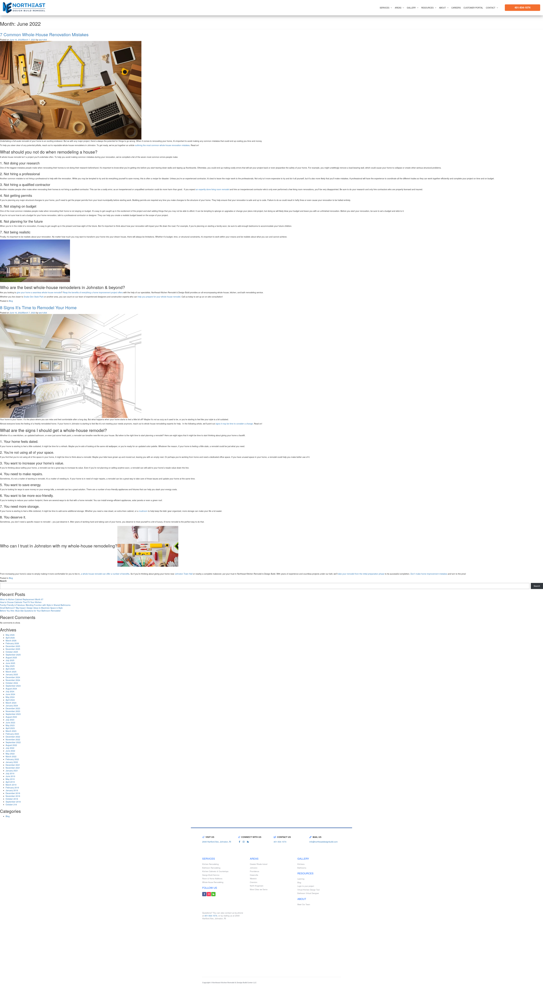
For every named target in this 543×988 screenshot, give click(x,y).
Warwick (253, 878)
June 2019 (10, 776)
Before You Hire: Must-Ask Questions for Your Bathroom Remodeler (30, 610)
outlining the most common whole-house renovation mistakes (162, 145)
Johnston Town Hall (183, 573)
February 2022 (12, 759)
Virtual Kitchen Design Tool (308, 889)
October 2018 (12, 798)
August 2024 (11, 688)
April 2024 (10, 699)
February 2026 (12, 643)
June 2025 (10, 663)
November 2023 (13, 711)
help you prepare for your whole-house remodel (159, 296)
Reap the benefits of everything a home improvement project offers (93, 292)
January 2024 (12, 705)
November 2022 (13, 739)
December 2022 (13, 736)
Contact (490, 7)
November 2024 (13, 680)
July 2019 (10, 773)
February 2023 (12, 733)
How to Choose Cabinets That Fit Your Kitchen (21, 602)
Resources (427, 7)
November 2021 (13, 767)
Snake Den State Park (34, 296)
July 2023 (10, 719)
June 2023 (10, 722)
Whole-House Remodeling (212, 882)
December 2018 (13, 793)
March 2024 (11, 702)
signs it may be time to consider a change (234, 423)
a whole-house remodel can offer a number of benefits (105, 573)
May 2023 (10, 725)
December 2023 (13, 708)
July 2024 (10, 691)
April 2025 (10, 668)
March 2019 (11, 784)
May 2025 (10, 666)
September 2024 (13, 685)
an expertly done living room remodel (212, 189)
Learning (300, 879)
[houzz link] (248, 841)
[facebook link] (239, 841)
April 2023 (10, 728)
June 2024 (10, 694)
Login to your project (305, 886)
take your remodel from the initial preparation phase (361, 573)
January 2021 (12, 770)
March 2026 (11, 640)
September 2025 (13, 654)
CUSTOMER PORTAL (473, 7)
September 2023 (13, 714)
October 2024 (12, 682)
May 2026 (10, 634)
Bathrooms (301, 868)
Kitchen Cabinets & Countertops (215, 871)
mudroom (143, 511)
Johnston (253, 868)
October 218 (11, 804)
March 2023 (11, 731)
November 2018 (13, 796)
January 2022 (12, 762)
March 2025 (11, 671)
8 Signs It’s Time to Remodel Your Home (38, 307)
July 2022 (10, 748)
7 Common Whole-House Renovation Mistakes (45, 34)
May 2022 (10, 753)
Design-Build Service (210, 875)
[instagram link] (243, 841)
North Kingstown (256, 886)
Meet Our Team (303, 904)
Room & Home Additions (212, 878)
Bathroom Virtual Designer (308, 893)
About (442, 7)
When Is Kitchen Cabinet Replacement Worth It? (21, 599)
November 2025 (13, 649)
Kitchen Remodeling (210, 864)
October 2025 (12, 651)
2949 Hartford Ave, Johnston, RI (216, 841)
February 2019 (12, 787)
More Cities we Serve (258, 889)
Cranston (253, 882)
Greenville (254, 875)
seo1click (43, 39)
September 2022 (13, 742)
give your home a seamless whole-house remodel (39, 292)
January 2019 (12, 790)
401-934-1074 (522, 7)
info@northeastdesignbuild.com (323, 841)
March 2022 (11, 756)
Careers (456, 7)
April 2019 (10, 781)
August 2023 (11, 716)
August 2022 (11, 745)
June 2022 (10, 750)
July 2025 (10, 660)
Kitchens (301, 864)
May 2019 (10, 779)
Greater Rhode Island (258, 864)
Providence (254, 871)
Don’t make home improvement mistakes (429, 573)
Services (384, 7)
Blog (11, 300)
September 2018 (13, 801)
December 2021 (13, 764)
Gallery (411, 7)
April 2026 (10, 637)
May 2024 (10, 697)
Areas (398, 7)
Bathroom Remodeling (211, 868)
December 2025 (13, 646)
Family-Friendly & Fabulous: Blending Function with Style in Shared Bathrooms (35, 605)
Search (3, 580)
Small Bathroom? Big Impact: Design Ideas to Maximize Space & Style (31, 607)
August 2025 (11, 657)
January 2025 (12, 674)
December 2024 (13, 677)
